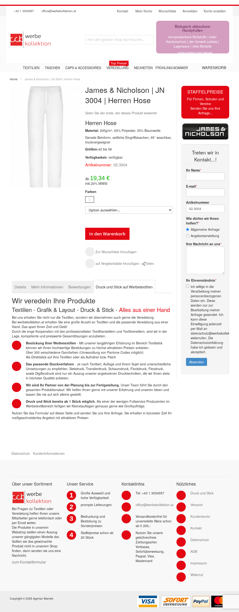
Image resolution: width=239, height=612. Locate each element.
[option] (89, 199)
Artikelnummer (197, 202)
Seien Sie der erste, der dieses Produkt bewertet (121, 113)
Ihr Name (193, 170)
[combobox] (119, 39)
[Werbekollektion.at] (44, 39)
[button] (111, 251)
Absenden (196, 362)
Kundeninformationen (49, 453)
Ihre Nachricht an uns (203, 243)
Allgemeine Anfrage (205, 229)
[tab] (20, 287)
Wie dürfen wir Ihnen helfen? (202, 220)
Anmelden (190, 11)
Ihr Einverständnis (200, 280)
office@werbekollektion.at (59, 11)
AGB (193, 551)
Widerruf (196, 574)
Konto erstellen (215, 11)
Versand (196, 504)
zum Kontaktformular (29, 562)
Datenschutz (20, 453)
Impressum (198, 563)
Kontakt (196, 528)
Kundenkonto (200, 516)
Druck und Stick (202, 493)
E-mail (191, 186)
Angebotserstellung (205, 235)
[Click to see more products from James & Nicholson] (205, 131)
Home (14, 79)
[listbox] (128, 200)
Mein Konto (143, 11)
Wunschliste (167, 11)
